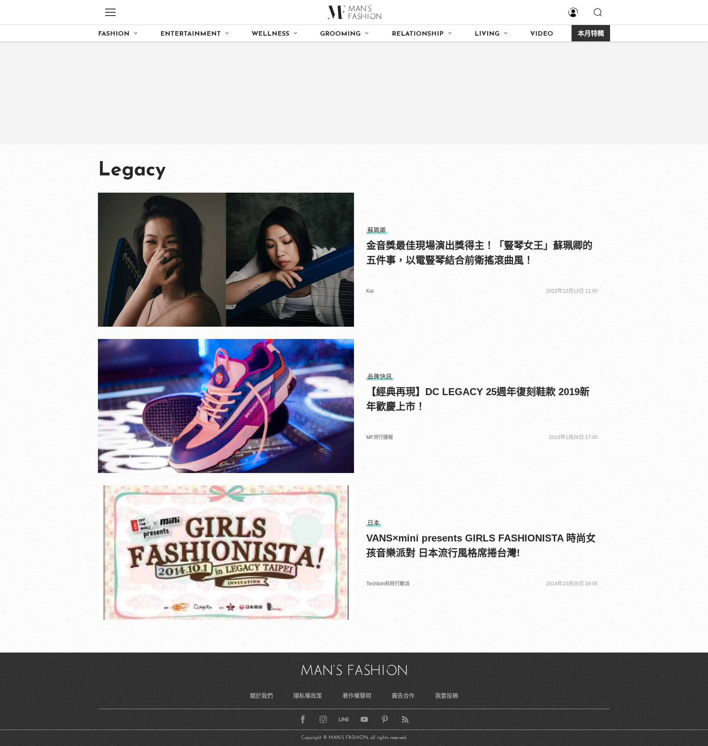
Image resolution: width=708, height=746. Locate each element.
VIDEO (541, 34)
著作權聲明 (357, 695)
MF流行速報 (379, 437)
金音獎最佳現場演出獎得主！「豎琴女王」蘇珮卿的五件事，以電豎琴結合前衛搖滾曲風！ (479, 253)
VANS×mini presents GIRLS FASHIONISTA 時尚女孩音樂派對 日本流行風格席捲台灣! (481, 545)
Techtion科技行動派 (388, 584)
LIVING (486, 34)
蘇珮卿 (377, 230)
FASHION (113, 34)
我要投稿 (446, 695)
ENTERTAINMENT (190, 34)
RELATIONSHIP (418, 34)
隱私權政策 (307, 695)
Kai (370, 291)
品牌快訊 (380, 376)
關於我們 (261, 695)
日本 (374, 522)
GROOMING (340, 34)
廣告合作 (403, 695)
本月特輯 (591, 34)
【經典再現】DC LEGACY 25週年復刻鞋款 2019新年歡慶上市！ (478, 399)
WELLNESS (270, 34)
